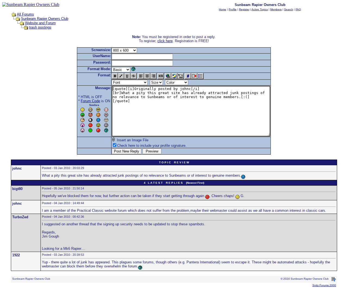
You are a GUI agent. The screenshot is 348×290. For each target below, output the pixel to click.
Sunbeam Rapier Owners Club (44, 19)
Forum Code (90, 101)
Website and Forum (40, 23)
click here (165, 41)
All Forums (25, 14)
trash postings (40, 27)
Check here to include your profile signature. (152, 146)
